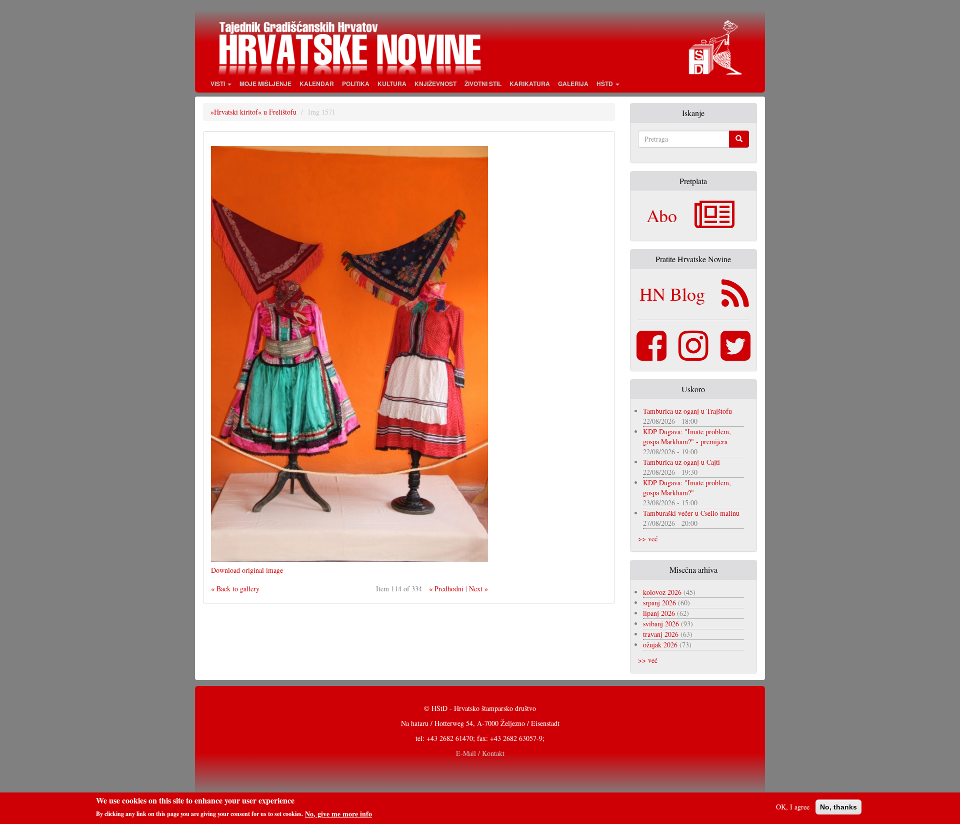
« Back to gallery (235, 588)
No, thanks (838, 807)
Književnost (435, 83)
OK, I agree (793, 806)
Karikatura (530, 83)
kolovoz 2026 (662, 592)
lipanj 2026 (659, 613)
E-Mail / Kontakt (480, 753)
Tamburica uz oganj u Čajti (681, 462)
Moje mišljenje (266, 83)
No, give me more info (338, 813)
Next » (478, 588)
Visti (218, 83)
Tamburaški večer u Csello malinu (691, 513)
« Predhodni (446, 588)
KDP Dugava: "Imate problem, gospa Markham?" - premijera (687, 436)
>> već (648, 538)
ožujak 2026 (660, 644)
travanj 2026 (660, 634)
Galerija (573, 83)
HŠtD (605, 83)
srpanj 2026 (659, 602)
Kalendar (317, 83)
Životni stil (483, 83)
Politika (356, 83)
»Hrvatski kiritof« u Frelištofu (253, 112)
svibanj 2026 (661, 623)
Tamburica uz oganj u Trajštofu (687, 411)
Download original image (247, 570)
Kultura (392, 83)
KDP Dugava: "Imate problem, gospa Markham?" (687, 487)
